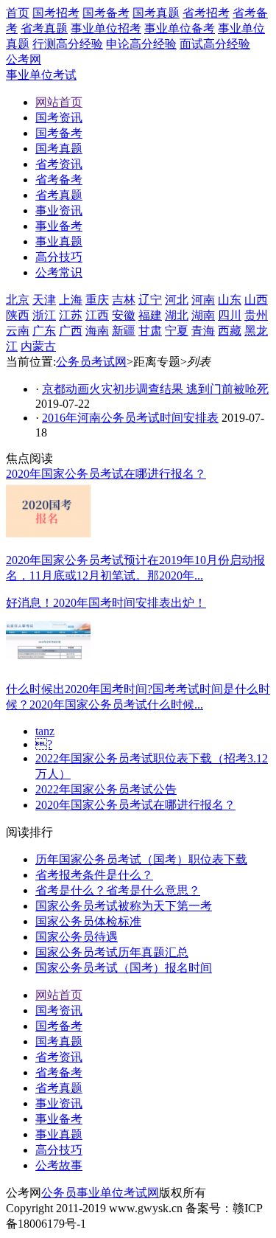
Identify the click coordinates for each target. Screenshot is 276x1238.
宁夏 (176, 330)
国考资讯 (58, 1010)
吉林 (123, 299)
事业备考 (58, 1119)
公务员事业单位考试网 (100, 1192)
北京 (17, 299)
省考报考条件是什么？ (94, 875)
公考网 (23, 59)
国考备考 (106, 13)
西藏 (229, 330)
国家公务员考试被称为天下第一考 (123, 906)
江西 (97, 315)
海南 (97, 330)
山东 (229, 299)
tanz (44, 731)
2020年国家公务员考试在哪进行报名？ (135, 805)
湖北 (176, 315)
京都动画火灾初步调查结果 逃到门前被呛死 (155, 389)
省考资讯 (58, 1057)
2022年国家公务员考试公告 (106, 789)
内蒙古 (38, 346)
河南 (203, 299)
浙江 (44, 315)
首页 (17, 13)
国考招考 (55, 13)
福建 (150, 315)
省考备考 (58, 1072)
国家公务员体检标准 (88, 921)
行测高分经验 (67, 44)
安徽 (123, 315)
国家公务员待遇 (76, 937)
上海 (70, 299)
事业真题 (58, 1134)
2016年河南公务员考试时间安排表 (130, 417)
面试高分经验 (215, 44)
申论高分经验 (141, 44)
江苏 (70, 315)
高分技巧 (58, 1150)
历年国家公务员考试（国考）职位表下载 (141, 859)
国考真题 (156, 13)
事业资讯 (58, 1103)
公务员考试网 (91, 361)
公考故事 (58, 1165)
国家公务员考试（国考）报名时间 (123, 967)
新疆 (123, 330)
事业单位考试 (41, 75)
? (43, 744)
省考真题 (44, 28)
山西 (256, 299)
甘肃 (150, 330)
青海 (203, 330)
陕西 (17, 315)
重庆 (97, 299)
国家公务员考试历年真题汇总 (111, 952)
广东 (44, 330)
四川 (229, 315)
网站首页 (58, 995)
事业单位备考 (179, 28)
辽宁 (150, 299)
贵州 (256, 315)
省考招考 (206, 13)
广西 (70, 330)
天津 (44, 299)
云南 (17, 330)
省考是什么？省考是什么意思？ (117, 890)
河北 (176, 299)
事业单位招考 (106, 28)
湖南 (203, 315)
